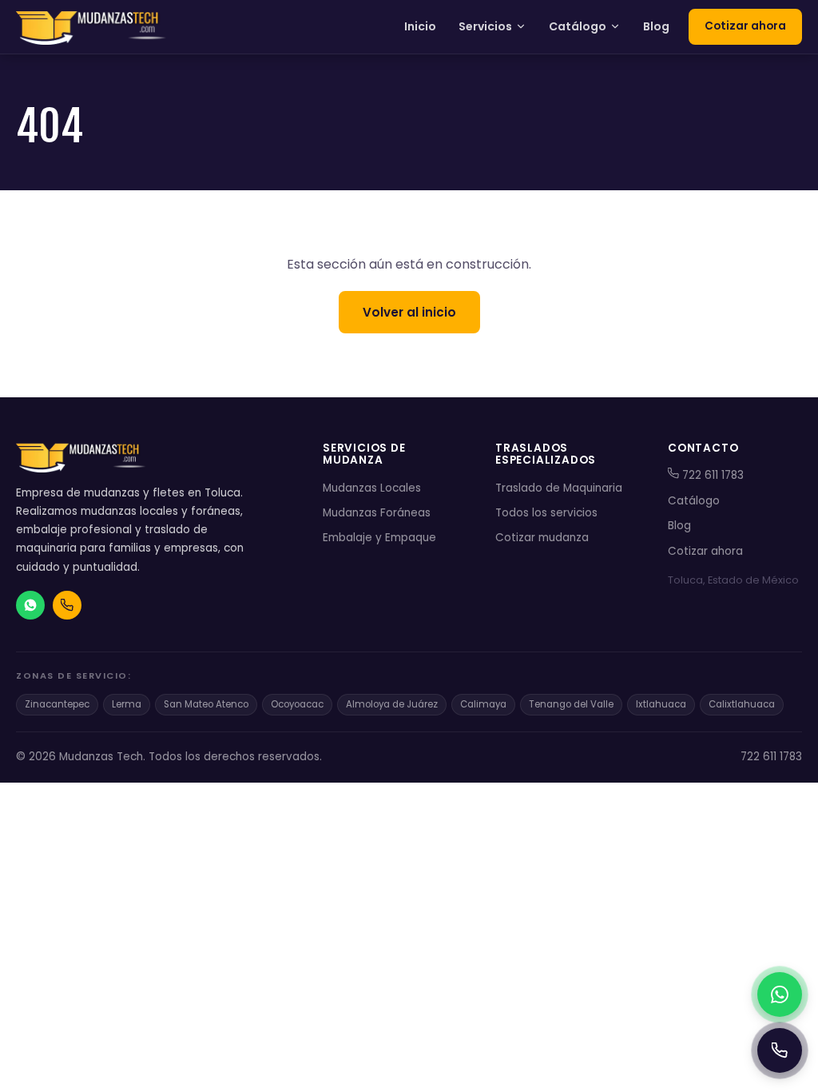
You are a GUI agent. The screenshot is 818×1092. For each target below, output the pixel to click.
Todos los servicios (546, 512)
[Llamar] (779, 1050)
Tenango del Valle (571, 704)
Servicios (485, 26)
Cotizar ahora (745, 26)
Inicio (420, 26)
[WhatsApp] (779, 994)
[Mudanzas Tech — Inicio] (92, 27)
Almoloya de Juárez (392, 704)
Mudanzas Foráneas (377, 512)
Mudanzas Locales (372, 488)
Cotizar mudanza (542, 537)
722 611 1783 (711, 475)
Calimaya (483, 704)
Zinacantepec (57, 704)
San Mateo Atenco (206, 704)
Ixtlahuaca (661, 704)
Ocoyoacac (297, 704)
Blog (656, 26)
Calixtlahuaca (742, 704)
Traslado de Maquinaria (558, 488)
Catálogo (577, 26)
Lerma (126, 704)
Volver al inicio (409, 312)
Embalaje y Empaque (379, 537)
